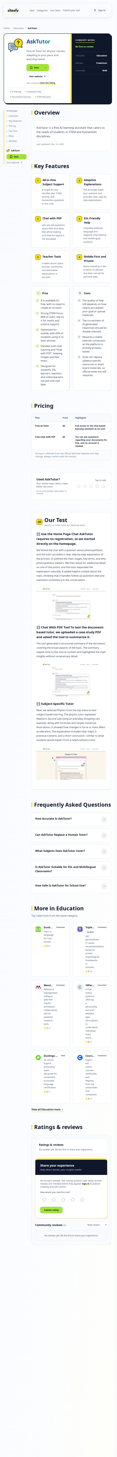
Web (104, 70)
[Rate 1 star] (79, 486)
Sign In (102, 10)
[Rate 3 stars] (91, 486)
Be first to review (84, 46)
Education (19, 28)
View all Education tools (45, 1109)
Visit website (36, 76)
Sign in (85, 1183)
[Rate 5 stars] (103, 486)
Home (7, 28)
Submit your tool (71, 10)
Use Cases (55, 10)
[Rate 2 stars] (85, 486)
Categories (42, 10)
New (32, 10)
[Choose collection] (45, 67)
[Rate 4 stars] (97, 486)
